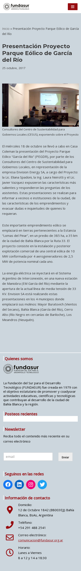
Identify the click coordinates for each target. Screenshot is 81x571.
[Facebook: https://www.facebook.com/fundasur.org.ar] (8, 485)
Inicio (6, 29)
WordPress (58, 567)
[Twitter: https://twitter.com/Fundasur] (42, 485)
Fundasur (20, 567)
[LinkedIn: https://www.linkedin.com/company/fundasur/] (19, 485)
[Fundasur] (16, 6)
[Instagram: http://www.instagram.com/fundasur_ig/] (31, 485)
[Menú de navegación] (73, 6)
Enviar (65, 457)
